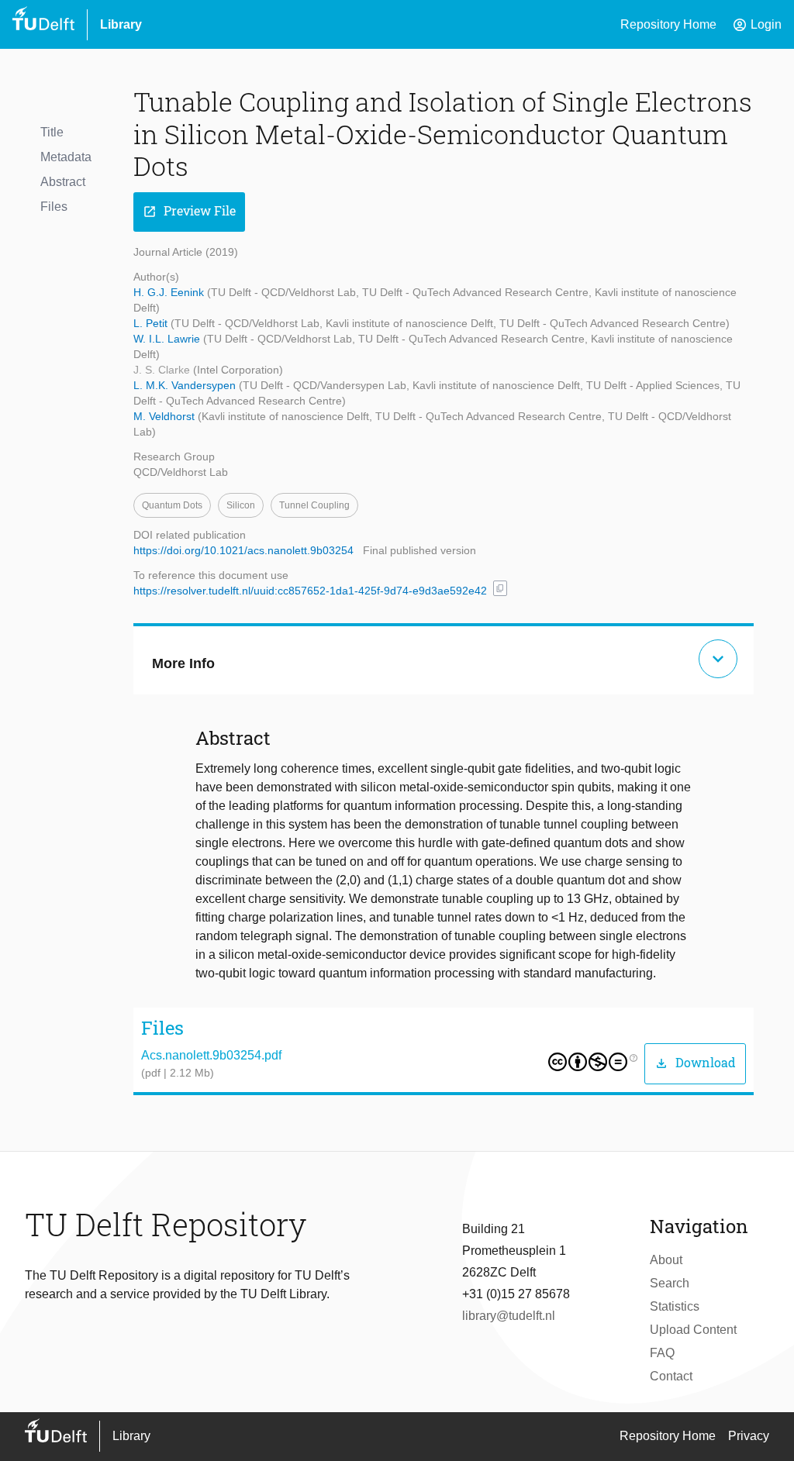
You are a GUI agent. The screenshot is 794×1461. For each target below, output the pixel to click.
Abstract (62, 181)
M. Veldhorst (165, 416)
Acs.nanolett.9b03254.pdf (211, 1055)
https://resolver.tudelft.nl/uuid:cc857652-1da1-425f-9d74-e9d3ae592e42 (310, 590)
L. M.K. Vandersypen (186, 385)
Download (695, 1063)
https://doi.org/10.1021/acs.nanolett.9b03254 (243, 550)
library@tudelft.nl (508, 1315)
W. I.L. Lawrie (168, 339)
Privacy (748, 1435)
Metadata (65, 157)
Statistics (674, 1306)
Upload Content (693, 1329)
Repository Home (668, 24)
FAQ (662, 1352)
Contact (671, 1376)
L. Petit (152, 323)
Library (121, 24)
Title (52, 132)
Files (53, 206)
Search (669, 1283)
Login (757, 25)
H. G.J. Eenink (170, 292)
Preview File (189, 211)
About (666, 1259)
